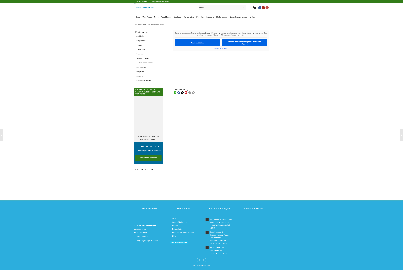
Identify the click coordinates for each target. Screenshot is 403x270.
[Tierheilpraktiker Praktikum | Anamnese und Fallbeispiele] (1, 135)
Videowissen (140, 49)
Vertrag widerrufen (179, 243)
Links (174, 236)
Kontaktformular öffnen (148, 157)
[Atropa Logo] (144, 7)
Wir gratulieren (141, 40)
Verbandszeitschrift (145, 63)
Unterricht (139, 76)
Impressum (176, 225)
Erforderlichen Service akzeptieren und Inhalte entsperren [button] (244, 43)
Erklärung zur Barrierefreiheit (183, 232)
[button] (175, 92)
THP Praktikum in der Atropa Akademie (149, 24)
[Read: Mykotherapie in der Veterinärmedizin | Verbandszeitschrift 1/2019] (207, 247)
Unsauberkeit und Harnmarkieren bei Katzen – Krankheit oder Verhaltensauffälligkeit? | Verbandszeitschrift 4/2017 (220, 238)
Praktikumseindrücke (143, 80)
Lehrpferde (140, 71)
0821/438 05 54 (142, 2)
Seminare (139, 54)
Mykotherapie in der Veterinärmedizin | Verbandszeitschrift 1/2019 (219, 250)
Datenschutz (177, 229)
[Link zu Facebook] (259, 7)
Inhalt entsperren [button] (197, 43)
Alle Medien (140, 36)
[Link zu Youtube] (263, 7)
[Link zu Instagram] (267, 7)
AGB (174, 218)
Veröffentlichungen (142, 58)
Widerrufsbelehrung (179, 222)
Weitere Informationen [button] (221, 49)
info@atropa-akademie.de (160, 2)
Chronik (139, 45)
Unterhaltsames (141, 67)
